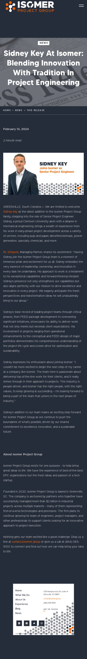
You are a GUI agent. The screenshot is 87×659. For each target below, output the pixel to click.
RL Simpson (11, 252)
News (44, 43)
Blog (17, 608)
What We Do (22, 595)
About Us (20, 599)
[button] (81, 5)
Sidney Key (10, 211)
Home (7, 110)
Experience (21, 604)
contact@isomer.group (26, 541)
